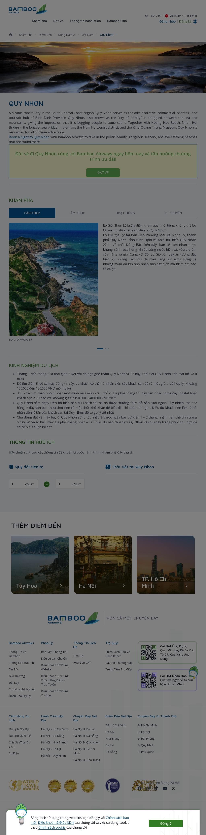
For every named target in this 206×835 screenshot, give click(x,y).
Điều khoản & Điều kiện (56, 822)
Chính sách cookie (52, 827)
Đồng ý (165, 823)
